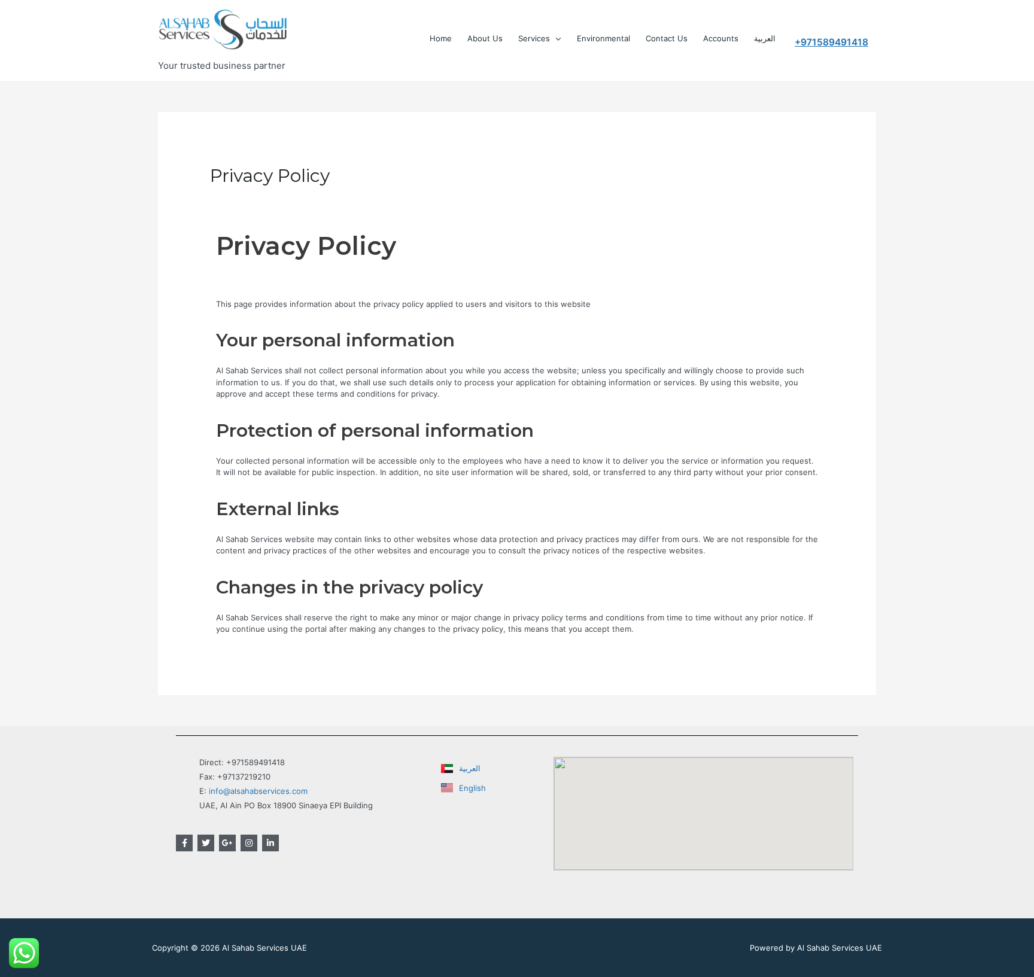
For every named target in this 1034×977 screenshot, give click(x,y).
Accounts (720, 38)
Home (441, 38)
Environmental (603, 38)
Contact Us (667, 38)
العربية (765, 38)
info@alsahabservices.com (258, 791)
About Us (485, 38)
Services (534, 38)
